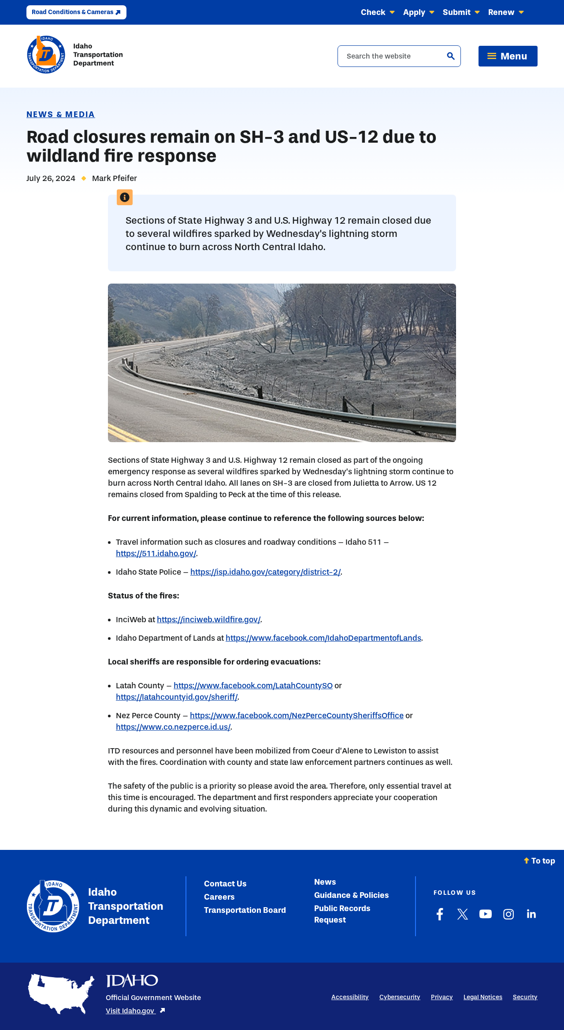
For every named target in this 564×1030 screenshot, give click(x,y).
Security (525, 997)
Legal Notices (483, 997)
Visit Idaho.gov (131, 1011)
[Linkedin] (531, 918)
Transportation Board (245, 910)
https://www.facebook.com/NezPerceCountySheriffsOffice (297, 715)
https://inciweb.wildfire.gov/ (208, 619)
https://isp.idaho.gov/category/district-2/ (265, 572)
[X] (462, 918)
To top (543, 861)
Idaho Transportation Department (123, 906)
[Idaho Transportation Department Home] (74, 56)
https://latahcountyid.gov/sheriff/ (176, 697)
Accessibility (350, 997)
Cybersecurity (399, 997)
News (325, 882)
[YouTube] (485, 918)
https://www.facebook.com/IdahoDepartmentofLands (323, 638)
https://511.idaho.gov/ (156, 553)
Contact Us (225, 884)
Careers (219, 897)
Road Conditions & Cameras (72, 12)
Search (451, 56)
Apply (414, 12)
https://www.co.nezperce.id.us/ (173, 727)
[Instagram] (508, 918)
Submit (457, 12)
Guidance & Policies (351, 895)
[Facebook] (440, 918)
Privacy (442, 997)
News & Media (60, 114)
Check (373, 12)
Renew (501, 12)
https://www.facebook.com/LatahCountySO (253, 685)
